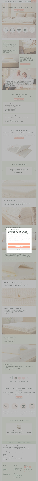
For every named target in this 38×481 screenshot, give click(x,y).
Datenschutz (24, 251)
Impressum (28, 251)
